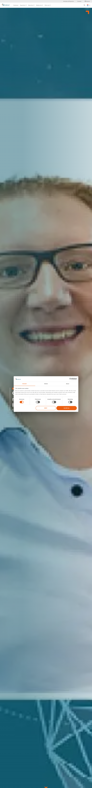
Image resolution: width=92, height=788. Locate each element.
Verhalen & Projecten (68, 1)
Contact (79, 1)
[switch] (38, 402)
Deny (45, 408)
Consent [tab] (24, 384)
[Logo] (5, 5)
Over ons (47, 5)
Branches (30, 5)
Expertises (23, 5)
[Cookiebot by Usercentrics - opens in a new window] (70, 379)
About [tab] (67, 384)
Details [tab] (46, 384)
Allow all (67, 408)
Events (88, 1)
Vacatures (15, 5)
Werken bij (39, 5)
